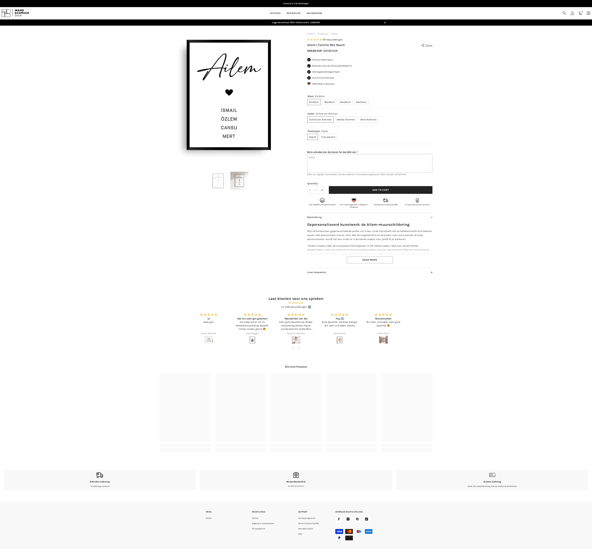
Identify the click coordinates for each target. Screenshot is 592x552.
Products (323, 33)
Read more (369, 259)
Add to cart (380, 189)
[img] (296, 303)
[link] (185, 445)
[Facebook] (338, 519)
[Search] (564, 13)
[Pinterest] (357, 519)
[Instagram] (348, 519)
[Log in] (572, 13)
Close (385, 22)
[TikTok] (366, 519)
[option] (296, 3)
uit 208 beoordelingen (294, 306)
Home (310, 33)
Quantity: (312, 183)
